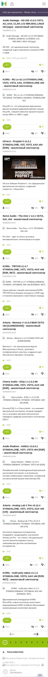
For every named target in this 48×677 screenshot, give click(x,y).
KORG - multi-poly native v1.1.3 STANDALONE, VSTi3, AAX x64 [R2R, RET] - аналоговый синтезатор (23, 576)
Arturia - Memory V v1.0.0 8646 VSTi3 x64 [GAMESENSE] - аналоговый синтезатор (23, 325)
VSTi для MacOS (19, 58)
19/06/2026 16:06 (9, 456)
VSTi (9, 58)
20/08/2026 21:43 (9, 89)
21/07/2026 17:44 (9, 276)
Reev (7, 71)
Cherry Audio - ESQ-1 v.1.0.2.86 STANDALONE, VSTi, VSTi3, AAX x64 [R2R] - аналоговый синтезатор (23, 385)
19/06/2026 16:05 (9, 515)
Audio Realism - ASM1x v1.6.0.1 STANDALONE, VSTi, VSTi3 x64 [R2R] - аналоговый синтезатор (24, 449)
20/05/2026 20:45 (9, 583)
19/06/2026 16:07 (9, 392)
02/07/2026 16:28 (9, 333)
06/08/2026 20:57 (9, 223)
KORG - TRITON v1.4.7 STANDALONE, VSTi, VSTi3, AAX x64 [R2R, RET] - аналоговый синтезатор (24, 269)
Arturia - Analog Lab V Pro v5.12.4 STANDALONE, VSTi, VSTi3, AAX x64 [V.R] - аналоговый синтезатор (23, 508)
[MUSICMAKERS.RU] (4, 4)
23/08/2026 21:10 (9, 30)
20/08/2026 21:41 (9, 151)
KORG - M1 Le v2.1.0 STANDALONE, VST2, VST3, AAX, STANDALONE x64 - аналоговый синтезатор (23, 82)
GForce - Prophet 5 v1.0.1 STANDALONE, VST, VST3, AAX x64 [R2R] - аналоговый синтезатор (23, 144)
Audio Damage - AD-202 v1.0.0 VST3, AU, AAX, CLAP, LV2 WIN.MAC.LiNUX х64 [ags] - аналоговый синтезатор (23, 23)
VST (8, 195)
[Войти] (12, 4)
